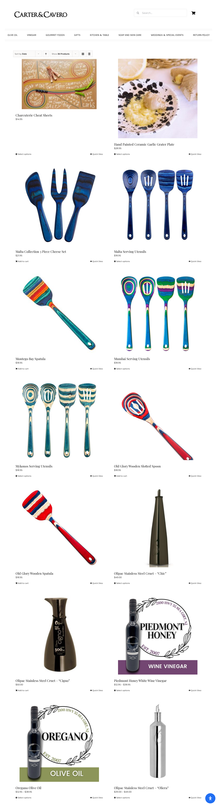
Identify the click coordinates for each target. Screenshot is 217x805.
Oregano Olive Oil (28, 788)
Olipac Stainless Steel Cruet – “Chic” (140, 573)
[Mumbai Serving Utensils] (158, 313)
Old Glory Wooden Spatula (34, 573)
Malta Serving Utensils (130, 251)
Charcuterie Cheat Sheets (34, 115)
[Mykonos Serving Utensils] (59, 420)
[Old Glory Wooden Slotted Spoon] (158, 420)
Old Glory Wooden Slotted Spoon (137, 466)
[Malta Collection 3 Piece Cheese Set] (59, 205)
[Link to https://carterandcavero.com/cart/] (193, 13)
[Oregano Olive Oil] (59, 742)
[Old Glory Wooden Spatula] (59, 527)
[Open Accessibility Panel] (210, 798)
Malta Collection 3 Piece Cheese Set (41, 251)
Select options (24, 154)
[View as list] (89, 54)
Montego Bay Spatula (30, 359)
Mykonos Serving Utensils (34, 466)
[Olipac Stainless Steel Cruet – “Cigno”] (59, 635)
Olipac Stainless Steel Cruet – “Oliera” (141, 788)
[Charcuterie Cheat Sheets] (59, 84)
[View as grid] (83, 54)
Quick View (97, 154)
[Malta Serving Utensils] (158, 205)
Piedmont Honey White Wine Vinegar (140, 680)
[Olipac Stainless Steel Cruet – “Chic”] (158, 527)
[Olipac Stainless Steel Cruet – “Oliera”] (158, 742)
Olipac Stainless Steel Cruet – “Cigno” (43, 680)
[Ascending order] (46, 54)
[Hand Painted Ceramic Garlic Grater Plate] (158, 98)
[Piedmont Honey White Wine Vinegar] (158, 635)
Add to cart (23, 261)
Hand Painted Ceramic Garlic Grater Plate (144, 144)
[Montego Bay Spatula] (59, 313)
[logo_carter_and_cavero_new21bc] (41, 7)
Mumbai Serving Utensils (132, 359)
